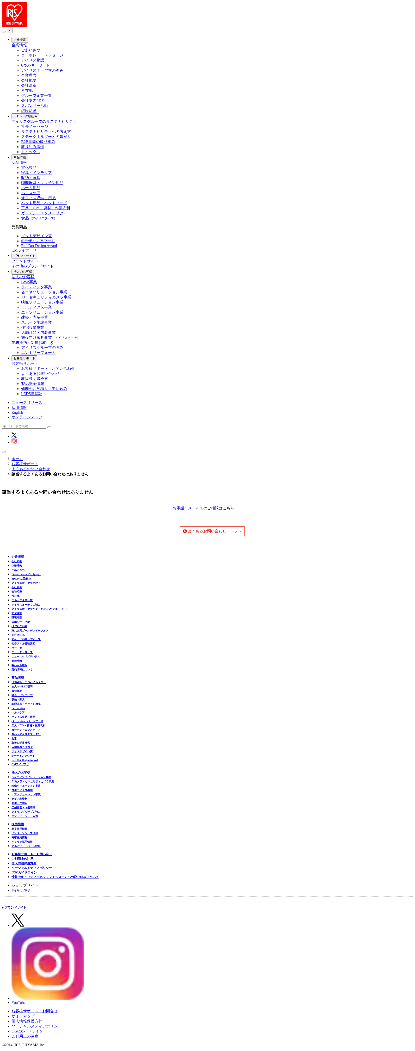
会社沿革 (29, 85)
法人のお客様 (22, 271)
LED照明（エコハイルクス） (29, 682)
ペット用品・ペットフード (44, 203)
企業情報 (19, 40)
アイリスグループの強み (42, 348)
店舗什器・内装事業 (38, 332)
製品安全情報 (32, 384)
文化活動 (17, 613)
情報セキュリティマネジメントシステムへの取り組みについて (55, 877)
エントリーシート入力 (25, 816)
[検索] (49, 427)
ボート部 (17, 647)
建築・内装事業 (34, 317)
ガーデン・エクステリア (42, 213)
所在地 (27, 90)
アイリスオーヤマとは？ (26, 582)
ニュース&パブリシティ (26, 656)
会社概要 (29, 80)
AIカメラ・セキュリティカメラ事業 (33, 781)
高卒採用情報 (19, 837)
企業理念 (29, 75)
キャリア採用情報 (22, 841)
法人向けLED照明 (22, 686)
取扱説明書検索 (34, 379)
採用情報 (19, 408)
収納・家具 (30, 178)
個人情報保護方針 (24, 863)
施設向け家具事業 (50, 337)
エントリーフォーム (38, 353)
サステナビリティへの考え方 (46, 132)
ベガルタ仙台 (19, 626)
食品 (39, 218)
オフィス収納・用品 (38, 198)
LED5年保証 (31, 394)
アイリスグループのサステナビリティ (44, 121)
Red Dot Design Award (39, 246)
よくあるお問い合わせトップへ (214, 531)
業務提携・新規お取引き (33, 342)
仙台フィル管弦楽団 (23, 643)
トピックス (30, 152)
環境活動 (29, 111)
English (17, 412)
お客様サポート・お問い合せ (32, 854)
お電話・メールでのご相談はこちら (203, 508)
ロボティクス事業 (36, 307)
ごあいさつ (30, 50)
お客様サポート (24, 358)
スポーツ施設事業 (36, 322)
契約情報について (22, 669)
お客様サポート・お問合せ (35, 1011)
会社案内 (17, 587)
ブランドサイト (24, 256)
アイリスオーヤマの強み (42, 70)
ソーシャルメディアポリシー (32, 868)
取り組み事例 (32, 147)
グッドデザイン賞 (36, 236)
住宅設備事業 (32, 327)
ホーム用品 (30, 188)
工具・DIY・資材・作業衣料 (45, 208)
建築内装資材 (19, 798)
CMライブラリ (20, 764)
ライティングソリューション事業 (31, 777)
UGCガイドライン (24, 872)
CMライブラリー (26, 250)
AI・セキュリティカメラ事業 (46, 297)
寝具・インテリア (36, 173)
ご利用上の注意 (22, 858)
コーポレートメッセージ (42, 55)
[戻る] (4, 31)
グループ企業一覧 (36, 95)
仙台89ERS (18, 634)
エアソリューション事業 (42, 312)
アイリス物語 (32, 60)
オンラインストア (27, 417)
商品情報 (19, 157)
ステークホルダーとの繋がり (46, 137)
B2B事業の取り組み (38, 142)
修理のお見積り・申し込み (44, 389)
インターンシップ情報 (25, 833)
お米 (14, 738)
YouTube (18, 1003)
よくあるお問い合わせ (40, 373)
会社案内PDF (32, 101)
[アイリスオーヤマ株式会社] (14, 26)
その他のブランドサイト (33, 266)
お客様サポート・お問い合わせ (48, 368)
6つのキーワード (35, 65)
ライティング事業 (36, 287)
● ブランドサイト (14, 907)
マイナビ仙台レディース (26, 639)
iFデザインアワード (38, 241)
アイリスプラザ (21, 890)
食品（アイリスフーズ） (26, 734)
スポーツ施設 (19, 803)
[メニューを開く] (4, 451)
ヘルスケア (30, 193)
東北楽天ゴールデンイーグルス (30, 630)
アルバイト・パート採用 (26, 846)
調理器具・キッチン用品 (42, 183)
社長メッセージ (34, 126)
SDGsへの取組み (25, 116)
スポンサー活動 (34, 106)
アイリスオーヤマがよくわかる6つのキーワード (40, 608)
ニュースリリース (27, 403)
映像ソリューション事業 (42, 302)
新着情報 (17, 660)
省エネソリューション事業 (44, 292)
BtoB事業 (29, 282)
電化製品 (29, 168)
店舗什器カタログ (22, 747)
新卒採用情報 (19, 828)
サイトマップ (23, 1016)
